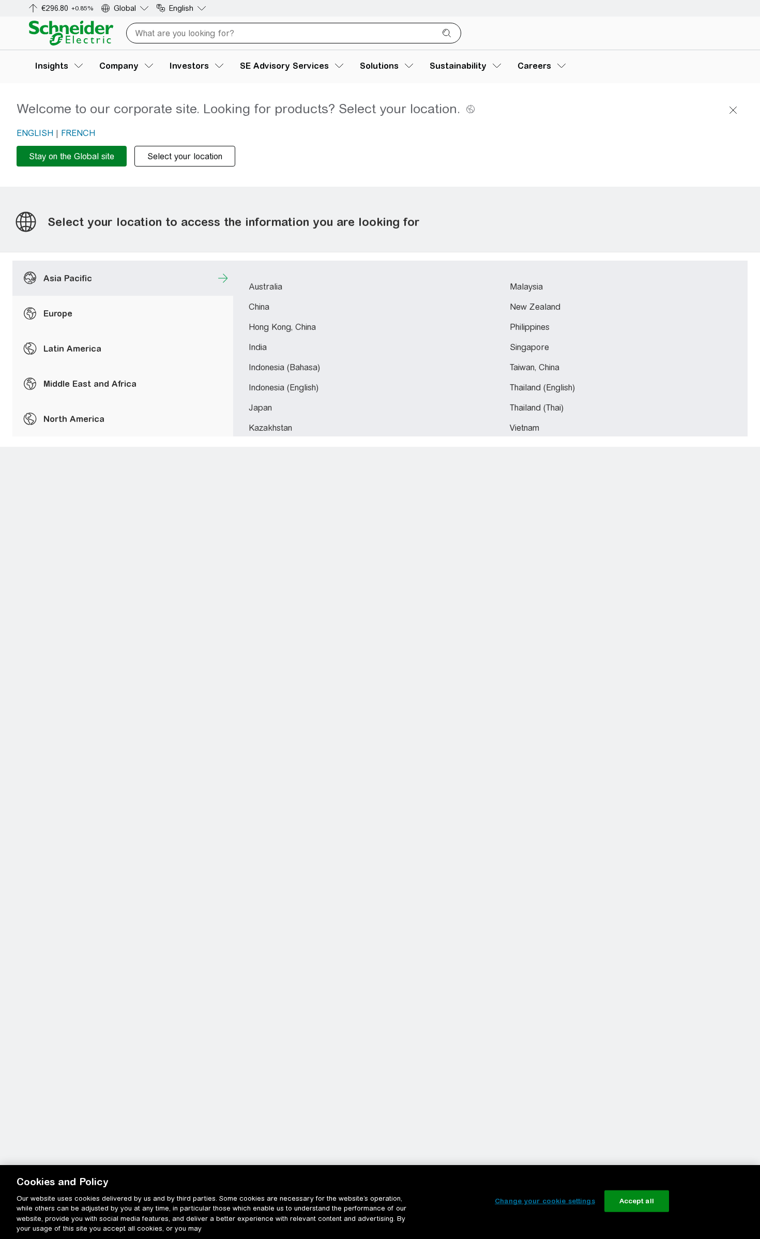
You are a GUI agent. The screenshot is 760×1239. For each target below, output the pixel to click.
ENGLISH (35, 133)
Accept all (636, 1201)
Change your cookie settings (545, 1201)
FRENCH (78, 133)
